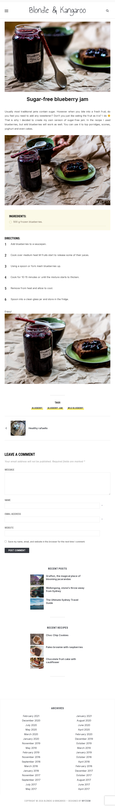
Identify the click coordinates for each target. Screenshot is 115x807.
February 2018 (84, 766)
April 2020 (84, 729)
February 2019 (31, 752)
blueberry (37, 408)
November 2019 (31, 743)
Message (9, 469)
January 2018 (31, 770)
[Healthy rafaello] (18, 427)
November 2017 (31, 775)
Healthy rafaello (38, 428)
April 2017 (84, 788)
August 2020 (84, 720)
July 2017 (31, 784)
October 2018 (84, 757)
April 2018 (84, 761)
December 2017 (84, 770)
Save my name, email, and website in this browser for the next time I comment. (46, 541)
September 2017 (31, 779)
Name (7, 500)
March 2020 (31, 734)
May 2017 (31, 788)
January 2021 (84, 716)
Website (9, 527)
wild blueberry (75, 408)
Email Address (13, 514)
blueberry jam (55, 408)
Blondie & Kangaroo (57, 10)
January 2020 (31, 738)
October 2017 (84, 775)
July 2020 (31, 725)
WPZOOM (86, 801)
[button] (6, 10)
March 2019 (84, 747)
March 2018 (31, 766)
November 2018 (31, 757)
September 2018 (31, 761)
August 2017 (84, 779)
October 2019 (84, 743)
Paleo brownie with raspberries (64, 647)
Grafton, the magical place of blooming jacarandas (63, 577)
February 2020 (83, 734)
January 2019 (84, 752)
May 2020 (31, 729)
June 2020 (84, 725)
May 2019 (31, 747)
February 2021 (31, 716)
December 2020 (31, 720)
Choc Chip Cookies (57, 635)
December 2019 (84, 738)
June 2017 (84, 784)
